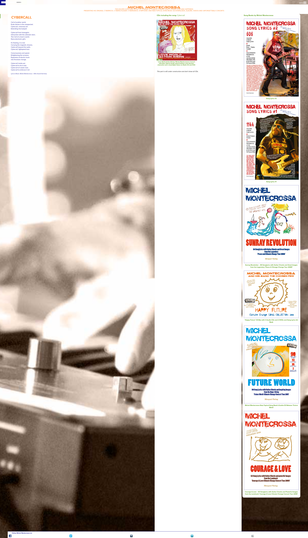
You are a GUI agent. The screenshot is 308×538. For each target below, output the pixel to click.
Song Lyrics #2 (271, 98)
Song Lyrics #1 (271, 182)
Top (304, 531)
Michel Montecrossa (154, 6)
